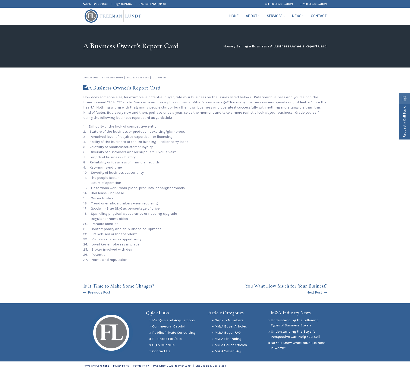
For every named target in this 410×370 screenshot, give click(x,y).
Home (228, 46)
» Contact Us (159, 351)
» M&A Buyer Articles (229, 326)
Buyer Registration (313, 4)
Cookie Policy (141, 365)
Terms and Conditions (96, 365)
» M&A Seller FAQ (226, 351)
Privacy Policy (121, 365)
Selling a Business (251, 46)
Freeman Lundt (114, 77)
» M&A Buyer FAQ (226, 332)
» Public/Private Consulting (172, 332)
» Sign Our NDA (162, 345)
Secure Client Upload (152, 4)
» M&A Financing (227, 338)
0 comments (160, 77)
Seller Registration (279, 4)
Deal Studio (220, 365)
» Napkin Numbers (227, 320)
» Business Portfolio (165, 338)
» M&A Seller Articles (229, 345)
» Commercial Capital (167, 326)
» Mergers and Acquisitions (172, 320)
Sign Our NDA (123, 4)
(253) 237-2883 (97, 4)
